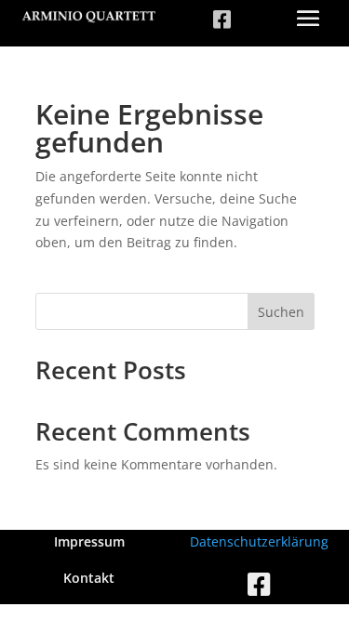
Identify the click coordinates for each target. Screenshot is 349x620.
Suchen (281, 312)
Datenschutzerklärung (259, 541)
